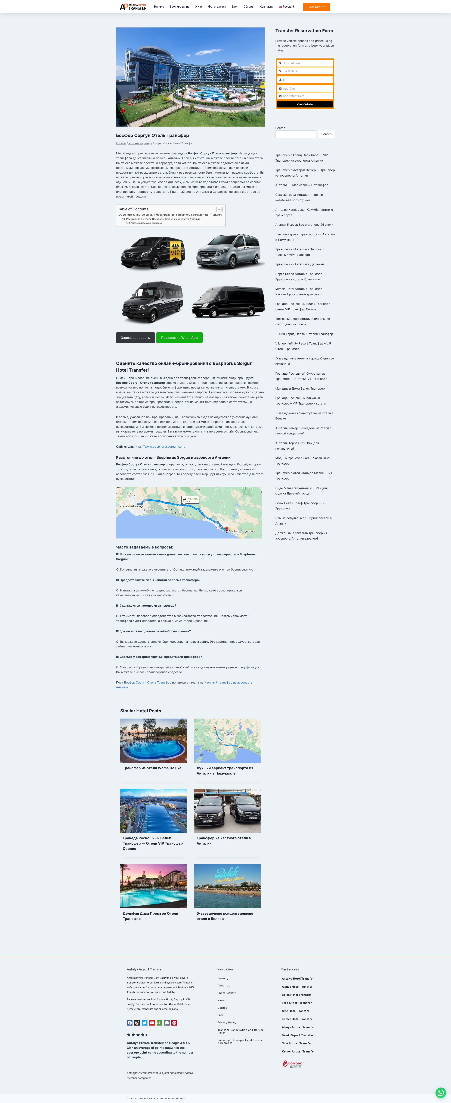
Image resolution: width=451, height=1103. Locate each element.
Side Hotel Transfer (296, 1011)
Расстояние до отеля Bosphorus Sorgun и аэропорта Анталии (163, 219)
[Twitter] (144, 1023)
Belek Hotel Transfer (296, 995)
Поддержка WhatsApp (179, 338)
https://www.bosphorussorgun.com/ (159, 446)
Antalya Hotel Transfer (298, 978)
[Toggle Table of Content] (218, 209)
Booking (223, 978)
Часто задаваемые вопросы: (146, 223)
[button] (440, 1093)
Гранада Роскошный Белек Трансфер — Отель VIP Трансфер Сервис (153, 843)
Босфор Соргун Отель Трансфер (147, 682)
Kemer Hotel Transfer (297, 1019)
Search (280, 128)
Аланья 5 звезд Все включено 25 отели (304, 224)
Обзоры (249, 6)
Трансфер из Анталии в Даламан (299, 264)
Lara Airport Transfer (297, 1003)
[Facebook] (129, 1023)
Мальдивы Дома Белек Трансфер (300, 388)
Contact (223, 1007)
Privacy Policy (227, 1022)
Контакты (267, 6)
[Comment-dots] (167, 1023)
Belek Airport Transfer (297, 1035)
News (221, 1000)
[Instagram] (137, 1023)
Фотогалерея (217, 6)
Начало (159, 6)
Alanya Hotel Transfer (297, 986)
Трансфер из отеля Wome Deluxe (152, 768)
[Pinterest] (174, 1023)
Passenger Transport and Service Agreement (240, 1042)
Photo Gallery (227, 993)
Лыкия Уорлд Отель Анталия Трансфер (304, 334)
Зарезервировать (135, 338)
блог (235, 6)
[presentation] (153, 741)
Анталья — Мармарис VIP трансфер (301, 185)
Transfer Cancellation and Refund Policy (241, 1031)
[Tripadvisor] (159, 1023)
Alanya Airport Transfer (298, 1027)
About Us (224, 985)
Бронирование (179, 6)
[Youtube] (152, 1023)
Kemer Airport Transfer (298, 1051)
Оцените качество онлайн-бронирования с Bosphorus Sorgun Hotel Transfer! (171, 214)
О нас (199, 6)
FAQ (220, 1015)
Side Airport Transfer (297, 1043)
